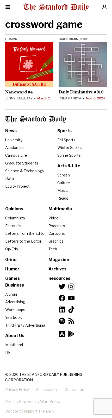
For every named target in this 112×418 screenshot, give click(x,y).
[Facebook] (62, 298)
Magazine (58, 259)
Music (62, 190)
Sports (64, 130)
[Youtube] (71, 298)
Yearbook (13, 317)
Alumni (11, 294)
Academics (14, 147)
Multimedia (60, 208)
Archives (57, 269)
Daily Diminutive (74, 39)
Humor (11, 39)
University (13, 140)
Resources (59, 278)
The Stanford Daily (35, 119)
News (11, 130)
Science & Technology (24, 171)
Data (9, 178)
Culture (63, 183)
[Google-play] (71, 334)
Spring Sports (69, 155)
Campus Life (16, 155)
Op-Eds (11, 249)
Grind (10, 259)
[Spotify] (62, 321)
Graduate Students (21, 163)
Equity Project (17, 186)
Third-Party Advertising (25, 325)
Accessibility (47, 389)
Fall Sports (66, 140)
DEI (8, 352)
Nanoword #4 (19, 92)
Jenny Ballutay (19, 98)
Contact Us (74, 389)
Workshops (15, 309)
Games (12, 278)
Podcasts (56, 226)
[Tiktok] (71, 309)
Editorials (13, 226)
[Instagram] (71, 286)
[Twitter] (62, 286)
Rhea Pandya (70, 98)
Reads (62, 198)
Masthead (14, 345)
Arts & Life (68, 165)
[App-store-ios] (62, 334)
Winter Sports (69, 147)
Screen (63, 175)
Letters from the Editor (25, 233)
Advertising (15, 302)
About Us (14, 335)
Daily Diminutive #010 (81, 92)
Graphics (56, 241)
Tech (52, 249)
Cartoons (56, 233)
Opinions (14, 208)
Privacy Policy (17, 389)
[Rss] (71, 321)
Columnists (15, 218)
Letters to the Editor (23, 241)
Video (53, 218)
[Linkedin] (62, 309)
